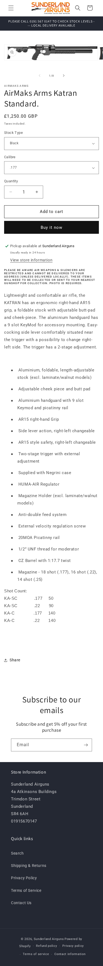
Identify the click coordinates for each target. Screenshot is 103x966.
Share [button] (15, 660)
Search (17, 853)
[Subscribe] (86, 745)
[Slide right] (64, 76)
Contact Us (21, 903)
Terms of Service (26, 890)
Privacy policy (73, 946)
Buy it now (51, 227)
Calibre (10, 157)
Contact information (69, 954)
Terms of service (36, 954)
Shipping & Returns (28, 865)
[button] (11, 8)
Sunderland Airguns (49, 939)
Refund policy (46, 946)
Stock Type (13, 133)
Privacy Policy (24, 878)
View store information (31, 260)
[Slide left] (40, 76)
